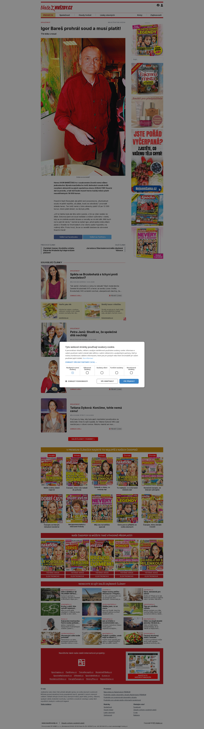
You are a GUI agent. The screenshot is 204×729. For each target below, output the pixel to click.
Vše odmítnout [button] (107, 381)
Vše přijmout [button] (129, 381)
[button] (102, 362)
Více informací (88, 358)
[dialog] (102, 364)
